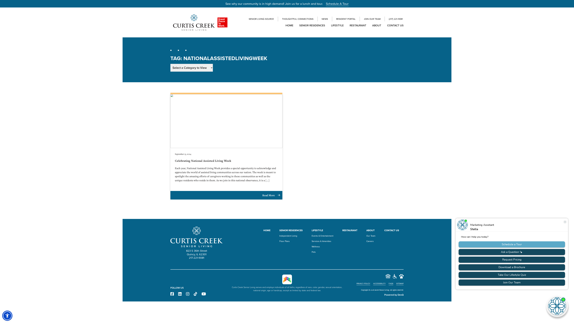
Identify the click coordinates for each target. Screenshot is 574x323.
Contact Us (395, 25)
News (325, 19)
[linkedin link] (180, 294)
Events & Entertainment (322, 235)
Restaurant (358, 25)
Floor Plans (284, 241)
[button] (7, 315)
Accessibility (379, 283)
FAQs (391, 283)
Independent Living (288, 235)
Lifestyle (337, 25)
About (376, 25)
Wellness (316, 246)
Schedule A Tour (337, 3)
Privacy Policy (363, 283)
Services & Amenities (321, 241)
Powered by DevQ (394, 295)
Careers (370, 241)
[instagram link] (187, 294)
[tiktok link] (195, 294)
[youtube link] (203, 294)
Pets (314, 252)
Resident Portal (346, 19)
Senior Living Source (261, 19)
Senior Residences (312, 25)
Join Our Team (372, 19)
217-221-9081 (196, 258)
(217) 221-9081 (396, 19)
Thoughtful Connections (297, 19)
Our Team (370, 235)
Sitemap (400, 283)
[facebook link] (172, 294)
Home (289, 25)
